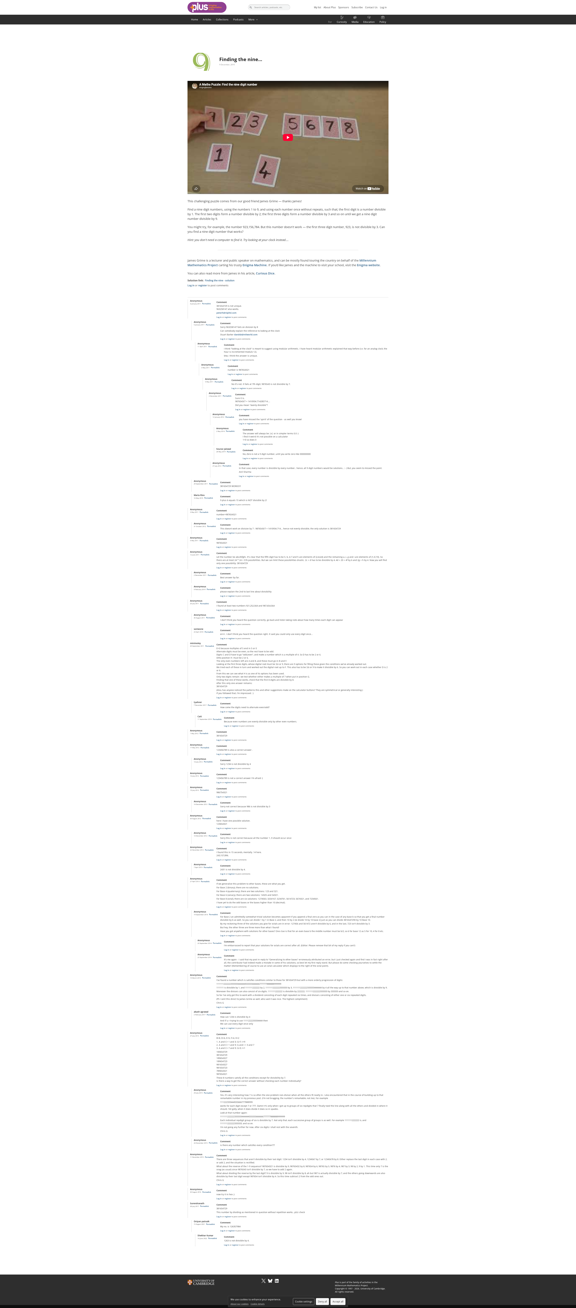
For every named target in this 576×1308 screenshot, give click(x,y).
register (202, 285)
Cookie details (258, 1303)
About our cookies (240, 1303)
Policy (383, 22)
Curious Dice (265, 273)
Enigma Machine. (255, 265)
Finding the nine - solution (219, 280)
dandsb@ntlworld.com (245, 334)
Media (355, 22)
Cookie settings (303, 1301)
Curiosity (342, 22)
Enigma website (368, 265)
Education (369, 22)
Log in (191, 285)
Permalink (206, 304)
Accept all (338, 1301)
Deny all (322, 1301)
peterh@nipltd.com (226, 312)
